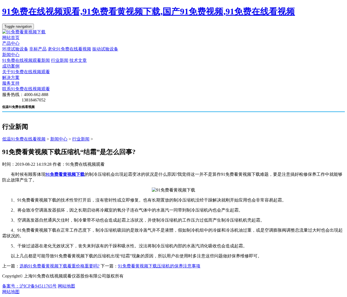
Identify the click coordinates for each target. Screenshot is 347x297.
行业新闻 (59, 60)
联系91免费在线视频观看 (26, 89)
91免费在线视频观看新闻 (26, 60)
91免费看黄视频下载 (65, 174)
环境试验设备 (15, 49)
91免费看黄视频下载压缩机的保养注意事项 (159, 266)
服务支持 (11, 83)
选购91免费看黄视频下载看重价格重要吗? (59, 266)
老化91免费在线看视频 (69, 49)
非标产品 (38, 49)
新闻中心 (11, 54)
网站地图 (66, 286)
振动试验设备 (105, 49)
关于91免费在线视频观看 (26, 71)
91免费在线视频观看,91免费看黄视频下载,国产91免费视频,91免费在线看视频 (148, 11)
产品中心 (11, 43)
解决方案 (11, 77)
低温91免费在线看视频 (24, 139)
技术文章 (78, 60)
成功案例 (11, 66)
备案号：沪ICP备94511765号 (29, 286)
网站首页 (11, 37)
